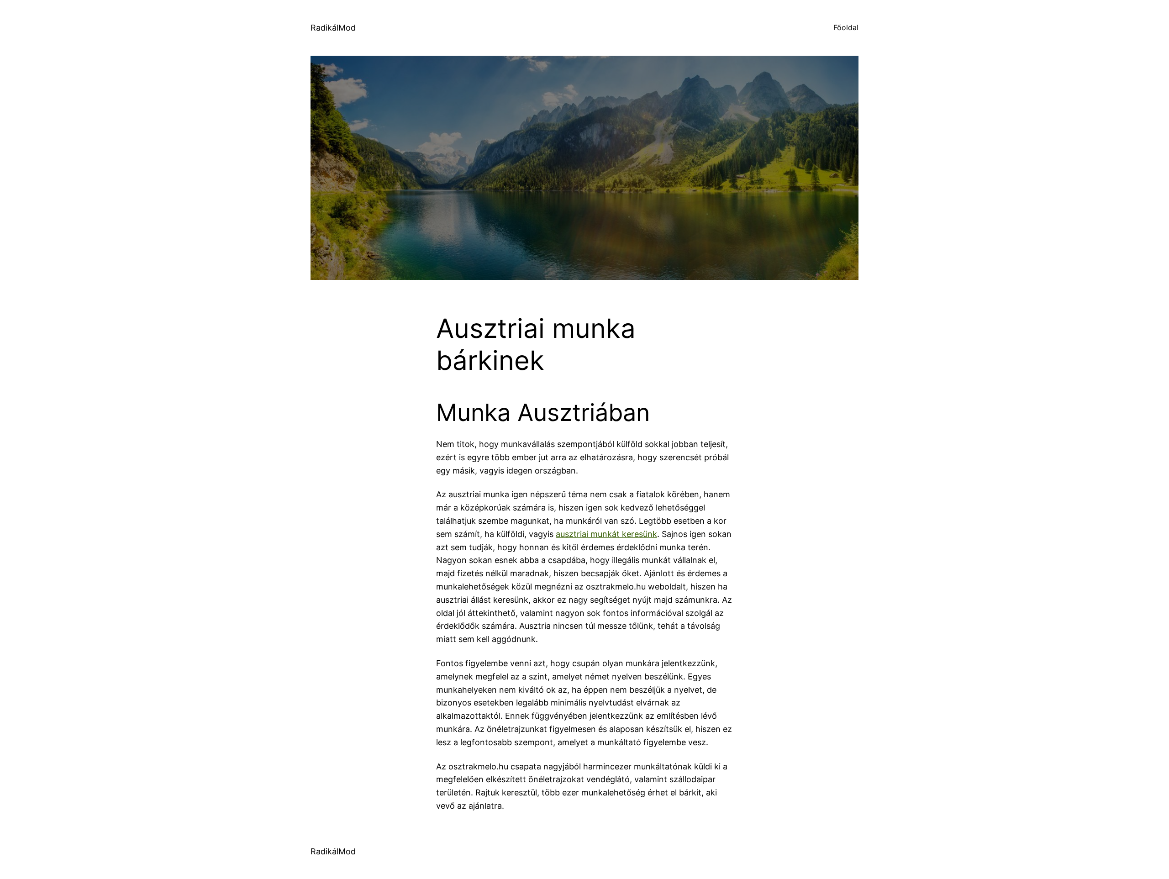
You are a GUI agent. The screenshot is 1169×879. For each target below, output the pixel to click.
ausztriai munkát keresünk (606, 534)
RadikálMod (333, 27)
